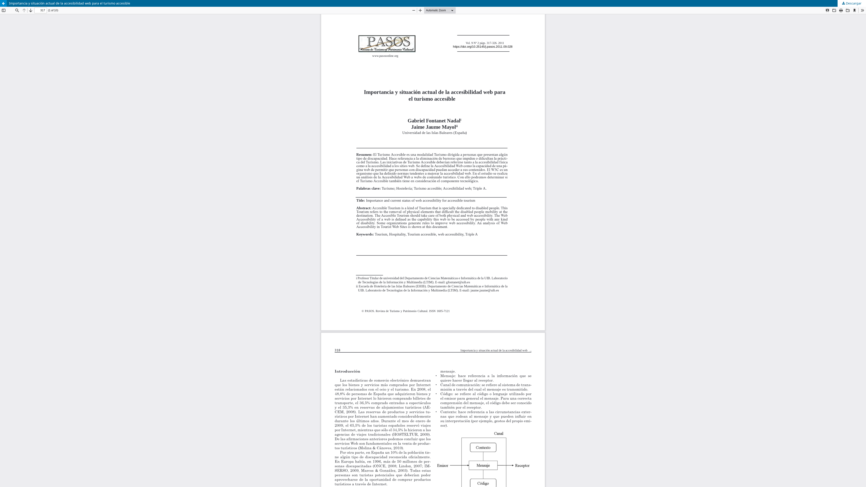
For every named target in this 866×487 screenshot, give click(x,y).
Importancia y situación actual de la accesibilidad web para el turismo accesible (69, 3)
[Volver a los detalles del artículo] (3, 3)
